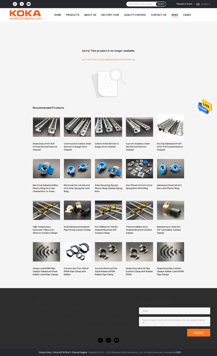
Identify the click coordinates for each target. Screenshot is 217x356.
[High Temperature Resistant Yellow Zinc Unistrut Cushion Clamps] (46, 210)
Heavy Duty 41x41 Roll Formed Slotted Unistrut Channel (45, 147)
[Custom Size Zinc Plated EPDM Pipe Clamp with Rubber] (77, 251)
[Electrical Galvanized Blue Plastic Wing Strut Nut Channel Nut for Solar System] (46, 168)
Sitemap (11, 334)
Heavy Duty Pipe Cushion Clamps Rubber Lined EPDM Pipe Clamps (170, 271)
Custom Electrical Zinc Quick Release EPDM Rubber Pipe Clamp (106, 271)
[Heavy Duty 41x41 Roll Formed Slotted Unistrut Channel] (46, 127)
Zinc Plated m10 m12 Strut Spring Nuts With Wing (139, 187)
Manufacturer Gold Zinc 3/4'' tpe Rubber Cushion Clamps (169, 230)
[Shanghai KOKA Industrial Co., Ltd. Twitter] (21, 4)
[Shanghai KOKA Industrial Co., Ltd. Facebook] (15, 4)
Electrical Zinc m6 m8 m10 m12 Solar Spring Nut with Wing (77, 188)
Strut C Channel (46, 303)
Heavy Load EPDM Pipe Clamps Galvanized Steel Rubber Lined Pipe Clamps (45, 271)
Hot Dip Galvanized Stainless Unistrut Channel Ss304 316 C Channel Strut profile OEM (59, 329)
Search (161, 4)
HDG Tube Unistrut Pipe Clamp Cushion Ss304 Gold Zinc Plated (111, 328)
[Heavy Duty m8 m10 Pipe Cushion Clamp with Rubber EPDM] (139, 251)
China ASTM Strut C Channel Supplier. (70, 352)
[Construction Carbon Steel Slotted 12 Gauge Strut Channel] (77, 127)
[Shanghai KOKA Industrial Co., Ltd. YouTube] (29, 4)
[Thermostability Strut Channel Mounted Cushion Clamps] (139, 210)
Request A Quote (184, 4)
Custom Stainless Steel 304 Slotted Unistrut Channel (138, 147)
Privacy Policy (45, 352)
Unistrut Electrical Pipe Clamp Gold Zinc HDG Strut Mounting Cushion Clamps (111, 319)
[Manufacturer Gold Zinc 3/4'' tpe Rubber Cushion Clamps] (170, 210)
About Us (90, 15)
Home (57, 15)
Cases (187, 15)
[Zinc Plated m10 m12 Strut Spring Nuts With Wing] (139, 168)
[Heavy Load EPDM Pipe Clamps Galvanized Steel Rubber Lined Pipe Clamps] (46, 251)
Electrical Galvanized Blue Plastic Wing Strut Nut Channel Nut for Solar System (45, 188)
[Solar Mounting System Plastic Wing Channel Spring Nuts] (108, 168)
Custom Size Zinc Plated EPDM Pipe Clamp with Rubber (76, 271)
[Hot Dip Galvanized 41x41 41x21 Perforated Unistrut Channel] (170, 127)
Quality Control (135, 15)
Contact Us (158, 15)
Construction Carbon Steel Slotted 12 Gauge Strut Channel (77, 147)
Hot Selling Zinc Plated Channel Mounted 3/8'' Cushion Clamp (106, 230)
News (174, 15)
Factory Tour (110, 15)
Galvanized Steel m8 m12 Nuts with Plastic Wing (169, 187)
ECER (178, 352)
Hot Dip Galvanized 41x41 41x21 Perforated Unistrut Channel (170, 147)
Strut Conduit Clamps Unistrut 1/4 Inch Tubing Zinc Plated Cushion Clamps (111, 311)
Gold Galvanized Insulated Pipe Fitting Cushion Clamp (77, 228)
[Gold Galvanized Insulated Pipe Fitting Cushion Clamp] (77, 210)
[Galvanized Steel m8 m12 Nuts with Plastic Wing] (170, 168)
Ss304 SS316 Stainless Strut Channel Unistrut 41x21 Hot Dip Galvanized (60, 311)
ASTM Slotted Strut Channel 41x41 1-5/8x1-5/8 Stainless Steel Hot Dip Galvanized (60, 319)
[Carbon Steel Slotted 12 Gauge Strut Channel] (108, 127)
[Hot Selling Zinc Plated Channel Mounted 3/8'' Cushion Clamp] (108, 210)
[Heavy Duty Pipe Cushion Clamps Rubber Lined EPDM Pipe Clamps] (170, 251)
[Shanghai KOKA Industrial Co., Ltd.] (25, 15)
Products (72, 15)
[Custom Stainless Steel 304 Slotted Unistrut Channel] (139, 127)
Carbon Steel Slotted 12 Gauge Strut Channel (107, 145)
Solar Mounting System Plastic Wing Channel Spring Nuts (108, 188)
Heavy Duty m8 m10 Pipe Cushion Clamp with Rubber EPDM (139, 271)
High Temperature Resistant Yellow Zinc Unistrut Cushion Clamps (45, 230)
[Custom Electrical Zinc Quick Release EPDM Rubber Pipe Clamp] (108, 251)
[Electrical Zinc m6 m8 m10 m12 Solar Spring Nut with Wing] (77, 168)
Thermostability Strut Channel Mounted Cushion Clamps (139, 230)
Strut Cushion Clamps (100, 303)
